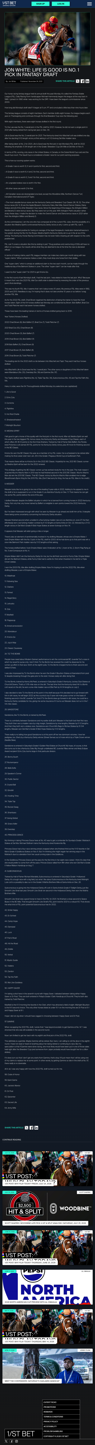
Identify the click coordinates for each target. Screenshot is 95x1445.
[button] (89, 4)
